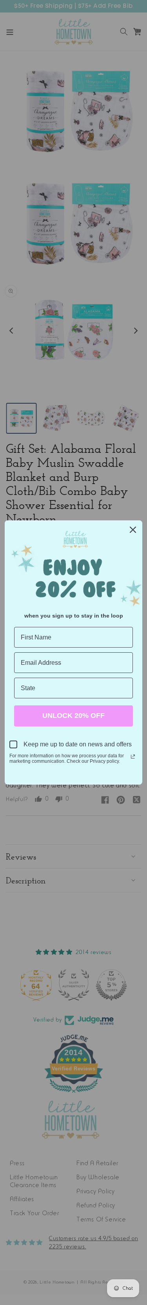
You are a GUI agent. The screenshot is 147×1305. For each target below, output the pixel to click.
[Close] (132, 529)
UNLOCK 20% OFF (73, 715)
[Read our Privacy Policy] (133, 756)
